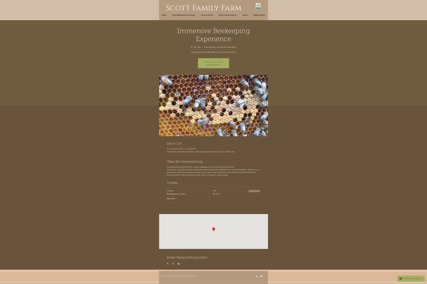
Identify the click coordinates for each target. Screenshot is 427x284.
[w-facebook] (257, 277)
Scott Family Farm (204, 8)
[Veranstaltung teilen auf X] (173, 264)
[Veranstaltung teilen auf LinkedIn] (179, 264)
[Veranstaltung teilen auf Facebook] (168, 264)
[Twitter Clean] (261, 276)
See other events (214, 65)
